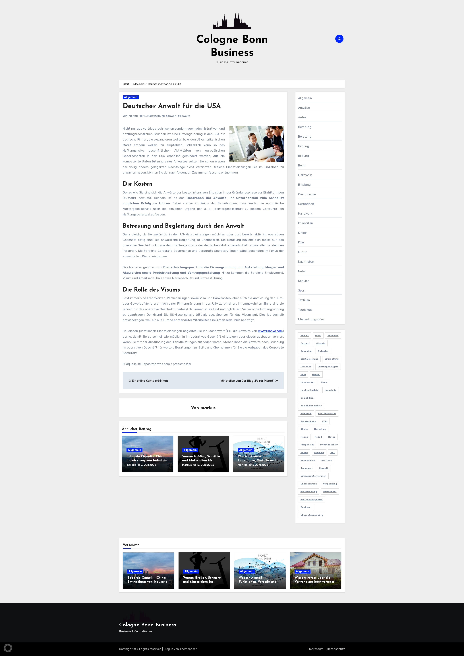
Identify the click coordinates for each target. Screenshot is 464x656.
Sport (302, 290)
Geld (303, 374)
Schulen (304, 281)
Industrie (306, 413)
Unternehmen (309, 483)
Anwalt (305, 335)
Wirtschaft (330, 491)
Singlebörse (308, 460)
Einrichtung (332, 359)
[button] (8, 648)
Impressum (315, 649)
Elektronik (305, 175)
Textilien (304, 300)
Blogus (168, 649)
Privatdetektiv (329, 444)
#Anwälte (184, 116)
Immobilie (330, 390)
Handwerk (305, 213)
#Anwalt (171, 116)
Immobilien (305, 223)
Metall (318, 437)
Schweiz (319, 452)
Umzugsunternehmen (313, 476)
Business (333, 335)
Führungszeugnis (328, 366)
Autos (302, 117)
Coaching (306, 351)
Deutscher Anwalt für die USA (172, 106)
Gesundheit (306, 204)
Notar (302, 271)
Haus (324, 382)
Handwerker (308, 382)
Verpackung (330, 483)
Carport (305, 343)
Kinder (302, 233)
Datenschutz (336, 649)
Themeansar (188, 649)
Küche (304, 429)
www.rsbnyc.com (270, 331)
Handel (316, 374)
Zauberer (306, 507)
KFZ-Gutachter (327, 413)
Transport (307, 468)
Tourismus (305, 309)
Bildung (303, 146)
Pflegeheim (307, 444)
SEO (332, 452)
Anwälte (304, 107)
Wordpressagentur (312, 499)
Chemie (320, 343)
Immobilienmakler (311, 405)
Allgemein (130, 97)
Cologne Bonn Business (147, 625)
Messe (304, 437)
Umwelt (323, 468)
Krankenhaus (308, 421)
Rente (304, 452)
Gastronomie (307, 194)
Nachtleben (306, 261)
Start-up (326, 460)
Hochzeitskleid (309, 390)
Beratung (305, 127)
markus (133, 115)
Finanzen (306, 366)
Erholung (304, 184)
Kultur (302, 252)
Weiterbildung (309, 491)
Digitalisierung (309, 359)
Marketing (320, 429)
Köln (301, 242)
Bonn (302, 165)
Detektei (323, 351)
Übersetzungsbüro (311, 319)
